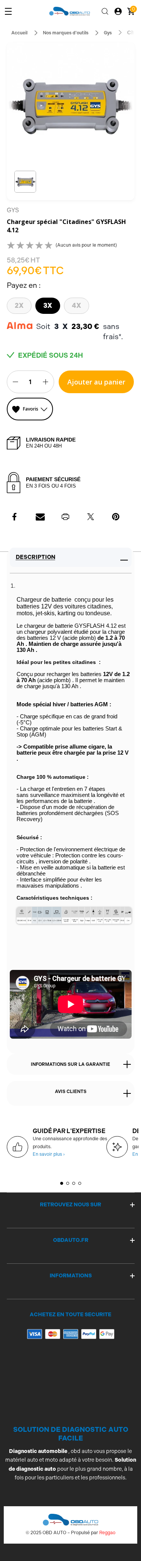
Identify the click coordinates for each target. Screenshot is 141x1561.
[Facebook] (15, 516)
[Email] (40, 516)
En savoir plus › (49, 1154)
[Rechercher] (104, 11)
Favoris (30, 409)
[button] (25, 182)
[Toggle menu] (8, 11)
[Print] (65, 516)
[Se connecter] (118, 11)
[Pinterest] (116, 516)
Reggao (107, 1532)
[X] (90, 516)
